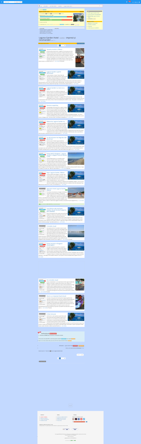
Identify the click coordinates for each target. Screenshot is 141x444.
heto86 (43, 143)
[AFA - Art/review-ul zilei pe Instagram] (73, 418)
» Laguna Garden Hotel (67, 6)
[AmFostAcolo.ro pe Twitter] (84, 418)
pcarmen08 (41, 179)
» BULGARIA (45, 6)
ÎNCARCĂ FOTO (81, 345)
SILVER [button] (40, 144)
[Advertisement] (61, 269)
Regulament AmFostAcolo (61, 418)
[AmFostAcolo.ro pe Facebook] (79, 418)
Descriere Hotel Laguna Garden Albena (56, 189)
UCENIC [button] (40, 78)
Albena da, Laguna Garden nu (56, 121)
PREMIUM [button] (41, 56)
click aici (82, 348)
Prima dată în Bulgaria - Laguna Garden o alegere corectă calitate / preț (57, 155)
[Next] (65, 45)
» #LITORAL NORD (53, 6)
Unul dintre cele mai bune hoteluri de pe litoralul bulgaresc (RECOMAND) (57, 210)
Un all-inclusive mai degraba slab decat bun (57, 138)
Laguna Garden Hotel (93, 13)
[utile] (126, 2)
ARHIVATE (62, 13)
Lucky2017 (41, 94)
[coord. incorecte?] (56, 24)
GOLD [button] (40, 112)
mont (43, 230)
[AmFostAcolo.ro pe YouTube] (81, 418)
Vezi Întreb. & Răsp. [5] (80, 43)
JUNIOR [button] (44, 215)
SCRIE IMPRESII (75, 345)
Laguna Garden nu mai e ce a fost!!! (55, 88)
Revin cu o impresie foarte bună (56, 296)
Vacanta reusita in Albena (54, 49)
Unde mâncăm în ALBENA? (93, 28)
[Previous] (58, 45)
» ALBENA (59, 6)
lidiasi (43, 127)
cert (69, 24)
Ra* (43, 77)
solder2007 (41, 215)
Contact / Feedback (43, 416)
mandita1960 (41, 250)
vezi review (57, 61)
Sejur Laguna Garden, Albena (55, 173)
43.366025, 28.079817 (49, 24)
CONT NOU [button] (73, 338)
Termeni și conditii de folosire (62, 416)
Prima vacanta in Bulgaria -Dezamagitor (55, 244)
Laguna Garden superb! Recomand (54, 72)
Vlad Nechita (41, 160)
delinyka (43, 55)
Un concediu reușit (52, 280)
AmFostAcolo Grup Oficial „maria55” (79, 421)
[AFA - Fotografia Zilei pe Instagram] (76, 418)
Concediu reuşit (51, 226)
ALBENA (92, 21)
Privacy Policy (59, 420)
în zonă (91, 18)
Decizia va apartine (52, 105)
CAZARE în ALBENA (92, 24)
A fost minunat (51, 314)
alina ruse (43, 300)
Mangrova (44, 111)
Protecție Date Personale (61, 419)
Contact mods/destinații (44, 419)
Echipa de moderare (44, 418)
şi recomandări (93, 23)
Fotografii (90, 26)
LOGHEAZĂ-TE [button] (64, 338)
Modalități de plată (43, 420)
